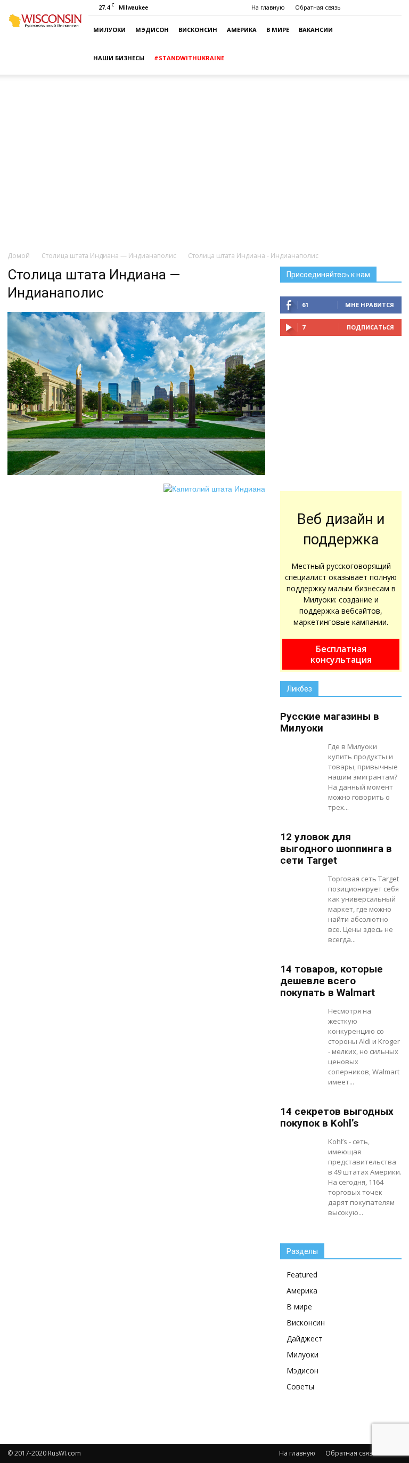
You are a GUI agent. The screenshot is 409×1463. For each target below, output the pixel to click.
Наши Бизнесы (118, 58)
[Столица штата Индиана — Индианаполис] (136, 472)
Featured (302, 1274)
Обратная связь (318, 7)
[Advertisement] (204, 162)
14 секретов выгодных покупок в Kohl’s (337, 1117)
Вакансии (316, 30)
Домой (18, 255)
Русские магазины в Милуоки (329, 722)
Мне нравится (369, 305)
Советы (300, 1386)
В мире (277, 30)
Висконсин (197, 30)
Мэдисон (152, 30)
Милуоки (109, 30)
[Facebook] (394, 7)
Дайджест (305, 1338)
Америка (242, 30)
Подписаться (370, 327)
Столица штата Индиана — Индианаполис (109, 255)
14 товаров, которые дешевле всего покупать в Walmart (331, 981)
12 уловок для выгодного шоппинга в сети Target (336, 848)
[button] (389, 45)
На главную (268, 7)
